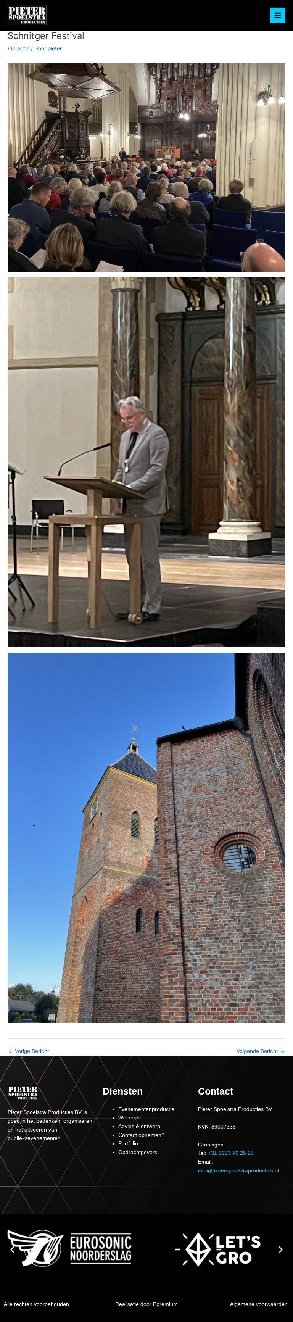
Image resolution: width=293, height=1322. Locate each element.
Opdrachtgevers (137, 1152)
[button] (12, 1249)
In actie (20, 48)
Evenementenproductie (146, 1109)
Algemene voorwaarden (259, 1304)
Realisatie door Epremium (146, 1304)
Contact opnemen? (141, 1135)
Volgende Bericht (261, 1051)
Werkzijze (130, 1117)
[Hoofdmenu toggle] (278, 15)
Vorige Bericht (28, 1051)
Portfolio (128, 1143)
